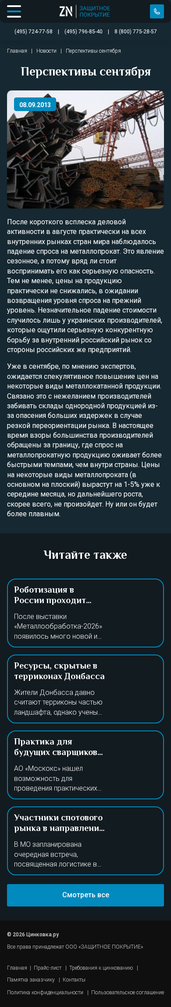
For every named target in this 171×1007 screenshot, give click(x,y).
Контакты (74, 980)
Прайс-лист (47, 968)
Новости (46, 51)
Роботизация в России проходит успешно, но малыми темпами (57, 606)
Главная (17, 51)
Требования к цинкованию (101, 968)
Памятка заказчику (31, 980)
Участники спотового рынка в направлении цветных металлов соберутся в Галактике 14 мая (59, 839)
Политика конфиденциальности (45, 992)
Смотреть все (85, 895)
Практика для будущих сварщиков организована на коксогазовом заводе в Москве (57, 763)
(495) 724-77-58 (157, 11)
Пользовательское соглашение (127, 992)
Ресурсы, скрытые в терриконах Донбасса (59, 672)
